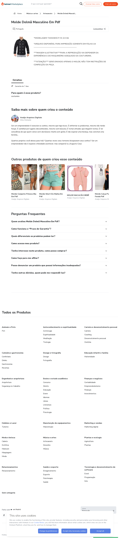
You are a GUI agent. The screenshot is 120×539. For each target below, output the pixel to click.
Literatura (47, 405)
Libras (45, 401)
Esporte (46, 474)
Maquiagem (6, 452)
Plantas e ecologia (92, 437)
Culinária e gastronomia (12, 353)
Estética (5, 445)
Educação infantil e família (96, 353)
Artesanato (48, 441)
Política (46, 408)
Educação (47, 390)
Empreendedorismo (92, 386)
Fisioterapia (48, 478)
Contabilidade (90, 382)
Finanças (87, 390)
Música (46, 449)
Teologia (47, 342)
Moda (4, 456)
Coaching (88, 334)
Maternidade (89, 356)
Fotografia (47, 360)
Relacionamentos (10, 467)
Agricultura (88, 441)
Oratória (87, 342)
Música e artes (49, 437)
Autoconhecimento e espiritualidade (59, 327)
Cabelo (5, 441)
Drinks (4, 360)
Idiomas (46, 397)
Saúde (45, 482)
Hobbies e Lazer (9, 423)
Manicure (5, 449)
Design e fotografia (52, 353)
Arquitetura (6, 382)
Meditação (47, 338)
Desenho (47, 445)
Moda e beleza (8, 437)
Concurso (47, 382)
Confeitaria (6, 356)
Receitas (5, 368)
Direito (46, 386)
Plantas (87, 445)
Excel (86, 473)
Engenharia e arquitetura (13, 378)
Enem (45, 393)
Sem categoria (8, 493)
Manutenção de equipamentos (57, 423)
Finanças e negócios (93, 378)
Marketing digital (91, 427)
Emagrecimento (49, 471)
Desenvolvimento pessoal (95, 338)
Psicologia (47, 412)
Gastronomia (7, 364)
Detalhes (17, 80)
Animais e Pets (9, 327)
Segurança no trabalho (11, 386)
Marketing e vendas (93, 423)
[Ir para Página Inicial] (13, 4)
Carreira (87, 331)
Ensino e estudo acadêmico (55, 378)
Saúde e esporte (50, 467)
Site (86, 481)
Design (46, 356)
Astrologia (47, 331)
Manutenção (48, 427)
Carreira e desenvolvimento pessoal (100, 327)
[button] (57, 221)
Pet (3, 331)
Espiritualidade (49, 334)
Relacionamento (8, 471)
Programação (89, 477)
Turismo (5, 427)
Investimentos (90, 393)
